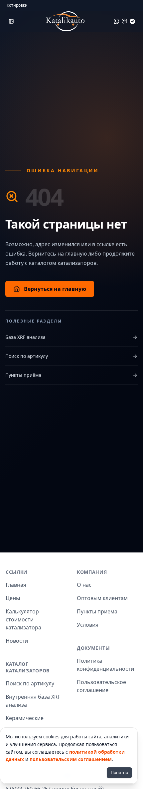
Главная (16, 584)
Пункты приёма (23, 375)
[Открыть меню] (11, 21)
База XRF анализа (25, 337)
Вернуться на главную (55, 289)
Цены (13, 598)
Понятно (119, 772)
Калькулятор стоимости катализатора (23, 619)
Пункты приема (97, 611)
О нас (84, 584)
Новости (17, 640)
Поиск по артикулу (26, 356)
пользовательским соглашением (71, 759)
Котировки (17, 5)
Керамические (25, 718)
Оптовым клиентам (102, 598)
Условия (87, 624)
